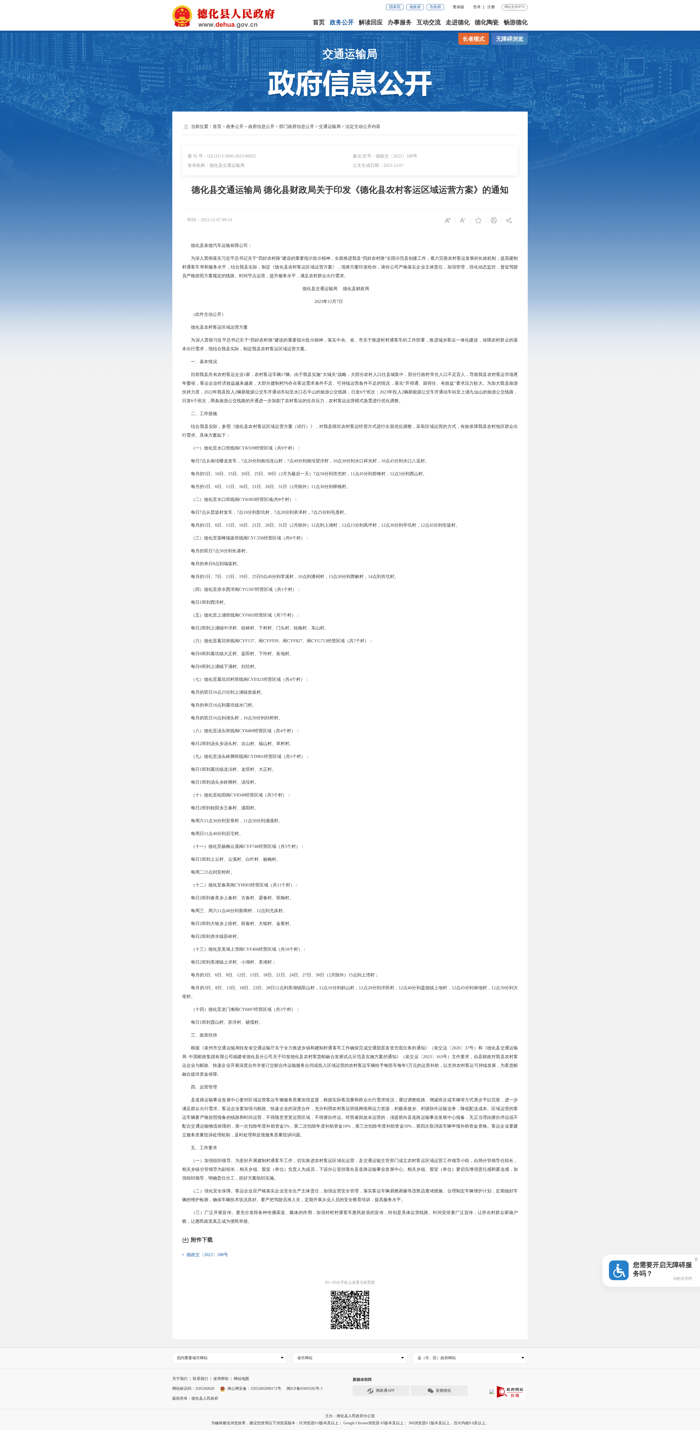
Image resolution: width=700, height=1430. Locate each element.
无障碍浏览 (509, 39)
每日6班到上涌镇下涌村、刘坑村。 (220, 666)
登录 (477, 7)
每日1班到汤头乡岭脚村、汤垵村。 (220, 782)
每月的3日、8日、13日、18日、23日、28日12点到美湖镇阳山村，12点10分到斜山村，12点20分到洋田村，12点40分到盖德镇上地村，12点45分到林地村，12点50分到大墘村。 (350, 992)
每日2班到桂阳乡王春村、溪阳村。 (220, 808)
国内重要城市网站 (192, 1358)
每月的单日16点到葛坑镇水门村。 (219, 705)
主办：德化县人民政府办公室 (350, 1416)
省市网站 (305, 1358)
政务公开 (342, 22)
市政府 (435, 7)
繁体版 (458, 7)
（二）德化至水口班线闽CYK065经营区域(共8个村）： (240, 499)
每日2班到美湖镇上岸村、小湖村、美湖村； (229, 962)
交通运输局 (350, 54)
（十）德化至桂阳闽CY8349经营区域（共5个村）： (236, 795)
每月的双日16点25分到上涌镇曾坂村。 (223, 692)
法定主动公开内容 (362, 126)
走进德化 (458, 22)
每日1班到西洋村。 (205, 602)
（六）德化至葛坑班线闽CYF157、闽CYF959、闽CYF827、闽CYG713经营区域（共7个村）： (277, 640)
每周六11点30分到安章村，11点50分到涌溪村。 (232, 820)
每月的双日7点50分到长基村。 (216, 550)
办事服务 (400, 22)
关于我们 (180, 1379)
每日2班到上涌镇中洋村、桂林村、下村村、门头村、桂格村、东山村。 (255, 628)
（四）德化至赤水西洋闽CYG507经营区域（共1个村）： (241, 589)
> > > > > (296, 126)
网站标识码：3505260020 (193, 1389)
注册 (491, 7)
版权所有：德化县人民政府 (195, 1398)
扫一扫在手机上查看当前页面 (350, 1282)
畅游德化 (516, 22)
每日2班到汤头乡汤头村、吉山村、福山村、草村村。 (238, 743)
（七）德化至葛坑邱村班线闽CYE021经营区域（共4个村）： (245, 679)
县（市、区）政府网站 (437, 1358)
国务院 (395, 7)
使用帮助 (221, 1379)
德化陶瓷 (487, 22)
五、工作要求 (199, 1147)
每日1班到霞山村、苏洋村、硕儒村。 (222, 1022)
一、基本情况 (199, 361)
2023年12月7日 (262, 301)
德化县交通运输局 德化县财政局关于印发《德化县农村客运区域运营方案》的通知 (350, 190)
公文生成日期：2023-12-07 (378, 165)
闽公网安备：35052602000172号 (254, 1389)
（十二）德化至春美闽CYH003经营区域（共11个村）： (240, 885)
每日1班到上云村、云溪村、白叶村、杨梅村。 (231, 859)
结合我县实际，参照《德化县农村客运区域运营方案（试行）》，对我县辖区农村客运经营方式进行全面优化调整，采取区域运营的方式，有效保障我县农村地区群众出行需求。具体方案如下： (350, 430)
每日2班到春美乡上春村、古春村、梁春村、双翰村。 (238, 897)
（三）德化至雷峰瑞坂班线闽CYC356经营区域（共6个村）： (246, 538)
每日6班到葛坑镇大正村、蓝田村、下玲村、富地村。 (238, 653)
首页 (319, 22)
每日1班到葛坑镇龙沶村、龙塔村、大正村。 (229, 769)
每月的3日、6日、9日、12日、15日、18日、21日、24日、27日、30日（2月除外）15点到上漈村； (280, 975)
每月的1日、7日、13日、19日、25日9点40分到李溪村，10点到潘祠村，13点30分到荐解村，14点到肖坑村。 (293, 576)
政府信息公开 (261, 126)
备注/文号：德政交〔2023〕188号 (385, 156)
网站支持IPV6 (514, 7)
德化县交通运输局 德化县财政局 (279, 288)
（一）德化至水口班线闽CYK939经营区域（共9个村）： (241, 448)
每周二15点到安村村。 (208, 872)
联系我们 (200, 1379)
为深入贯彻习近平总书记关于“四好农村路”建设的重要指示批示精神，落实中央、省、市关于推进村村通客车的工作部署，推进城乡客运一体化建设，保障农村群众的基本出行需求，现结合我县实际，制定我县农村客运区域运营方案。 (350, 344)
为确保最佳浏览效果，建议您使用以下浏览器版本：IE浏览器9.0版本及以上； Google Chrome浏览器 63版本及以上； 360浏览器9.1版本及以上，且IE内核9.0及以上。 (350, 1423)
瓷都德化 (443, 1390)
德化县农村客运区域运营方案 (215, 327)
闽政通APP (385, 1390)
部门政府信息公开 (296, 126)
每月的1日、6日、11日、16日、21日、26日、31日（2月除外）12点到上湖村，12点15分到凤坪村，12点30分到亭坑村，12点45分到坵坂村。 (321, 525)
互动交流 (429, 22)
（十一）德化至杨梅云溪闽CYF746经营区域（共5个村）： (243, 846)
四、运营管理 (199, 1087)
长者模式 (474, 39)
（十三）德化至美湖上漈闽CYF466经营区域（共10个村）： (244, 949)
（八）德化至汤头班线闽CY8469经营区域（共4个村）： (241, 730)
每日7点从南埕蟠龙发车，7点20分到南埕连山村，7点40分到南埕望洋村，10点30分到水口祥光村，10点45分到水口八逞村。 (305, 461)
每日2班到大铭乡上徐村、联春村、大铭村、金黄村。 (238, 923)
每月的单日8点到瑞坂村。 (211, 563)
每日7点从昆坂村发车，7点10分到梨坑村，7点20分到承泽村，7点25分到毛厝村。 (265, 512)
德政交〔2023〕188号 (207, 1254)
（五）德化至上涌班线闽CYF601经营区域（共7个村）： (241, 615)
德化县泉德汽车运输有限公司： (217, 245)
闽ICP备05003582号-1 (305, 1389)
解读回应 (371, 22)
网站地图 (241, 1379)
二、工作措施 (199, 413)
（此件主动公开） (204, 314)
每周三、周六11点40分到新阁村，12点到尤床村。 (234, 910)
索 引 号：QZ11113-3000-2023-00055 (222, 156)
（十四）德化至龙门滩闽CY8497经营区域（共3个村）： (241, 1009)
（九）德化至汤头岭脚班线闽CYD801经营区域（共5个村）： (246, 756)
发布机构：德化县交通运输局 (216, 165)
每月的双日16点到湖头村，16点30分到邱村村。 (232, 718)
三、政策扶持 (199, 1035)
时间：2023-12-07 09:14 (210, 219)
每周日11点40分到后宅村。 (212, 833)
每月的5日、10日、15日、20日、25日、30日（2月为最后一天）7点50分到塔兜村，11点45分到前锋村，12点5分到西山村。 (304, 473)
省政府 (415, 7)
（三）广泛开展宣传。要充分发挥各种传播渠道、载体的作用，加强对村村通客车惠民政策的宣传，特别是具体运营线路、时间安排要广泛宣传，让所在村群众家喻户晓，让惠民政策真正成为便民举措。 (350, 1217)
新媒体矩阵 (362, 1380)
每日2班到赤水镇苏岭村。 (211, 936)
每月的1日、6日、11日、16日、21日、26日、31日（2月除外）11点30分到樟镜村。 (266, 486)
